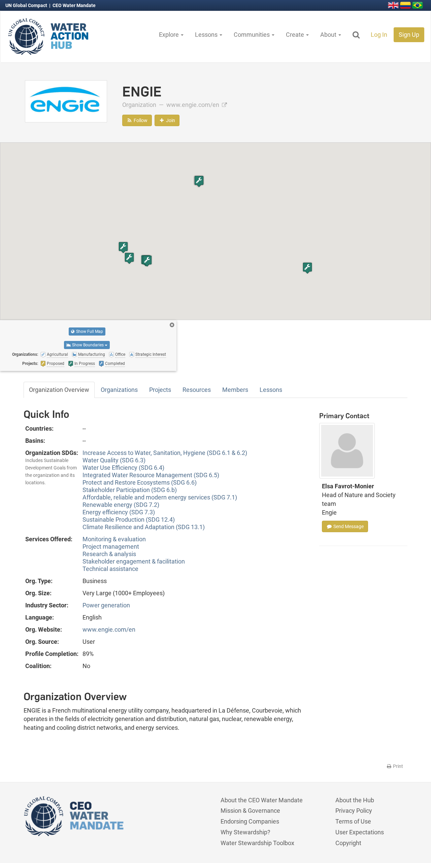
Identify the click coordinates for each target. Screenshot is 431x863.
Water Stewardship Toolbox (257, 842)
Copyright (348, 842)
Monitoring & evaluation (114, 539)
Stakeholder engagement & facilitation (133, 561)
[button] (307, 268)
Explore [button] (169, 34)
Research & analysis (109, 553)
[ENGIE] (66, 100)
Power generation (106, 605)
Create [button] (295, 34)
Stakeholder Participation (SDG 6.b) (129, 489)
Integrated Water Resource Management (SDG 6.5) (150, 475)
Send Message (348, 526)
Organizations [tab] (119, 389)
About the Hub (354, 800)
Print (397, 766)
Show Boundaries (88, 345)
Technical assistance (110, 568)
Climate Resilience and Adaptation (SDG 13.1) (143, 526)
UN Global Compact (26, 5)
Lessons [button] (207, 34)
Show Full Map (89, 331)
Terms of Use (353, 821)
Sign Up (409, 34)
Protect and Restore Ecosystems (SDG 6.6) (139, 482)
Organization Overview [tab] (59, 389)
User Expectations (359, 832)
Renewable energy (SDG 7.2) (120, 504)
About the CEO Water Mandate (262, 800)
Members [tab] (235, 389)
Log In (379, 34)
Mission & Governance (250, 810)
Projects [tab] (160, 389)
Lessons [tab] (271, 389)
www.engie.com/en (193, 104)
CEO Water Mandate (74, 5)
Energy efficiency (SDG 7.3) (118, 512)
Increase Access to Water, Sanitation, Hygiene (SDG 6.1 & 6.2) (164, 452)
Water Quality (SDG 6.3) (113, 460)
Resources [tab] (197, 389)
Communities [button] (252, 34)
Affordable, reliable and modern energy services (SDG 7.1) (159, 497)
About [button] (329, 34)
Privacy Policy (353, 810)
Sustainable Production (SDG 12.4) (128, 519)
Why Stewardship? (245, 832)
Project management (110, 546)
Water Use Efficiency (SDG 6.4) (123, 467)
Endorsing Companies (250, 821)
